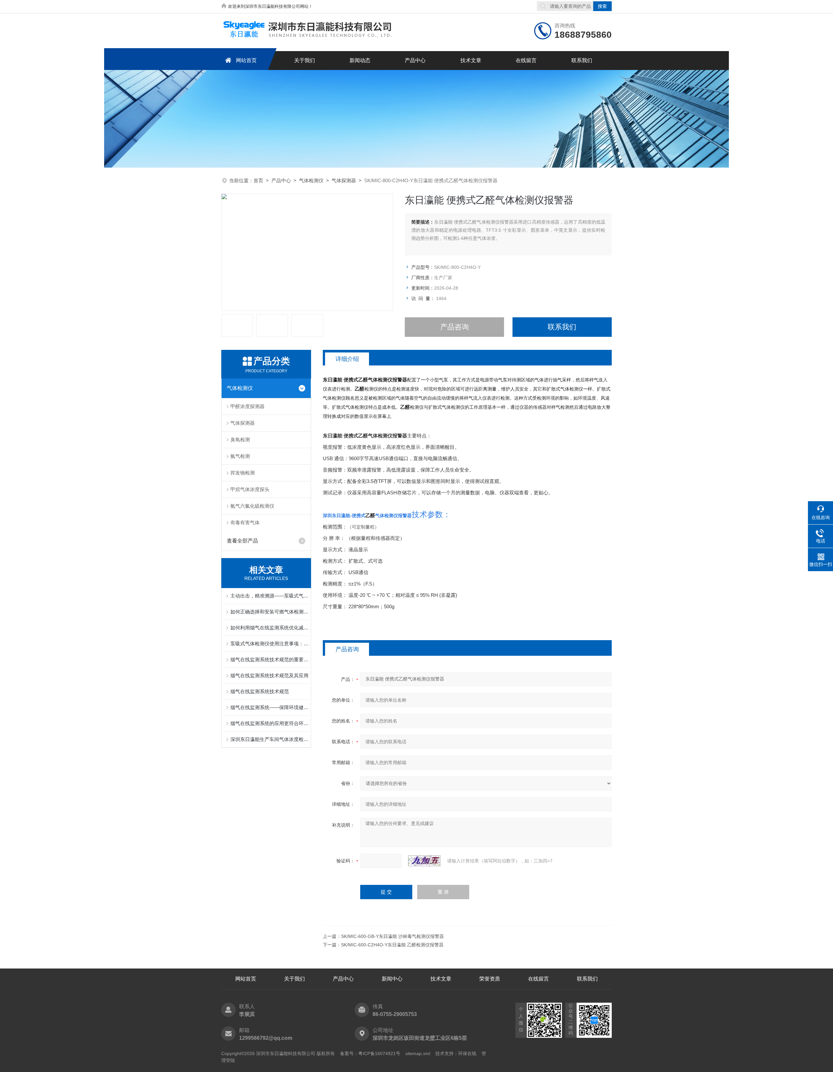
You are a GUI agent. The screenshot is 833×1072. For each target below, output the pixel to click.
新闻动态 (359, 60)
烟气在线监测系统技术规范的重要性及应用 (269, 659)
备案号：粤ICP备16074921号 (370, 1053)
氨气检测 (240, 456)
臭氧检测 (240, 439)
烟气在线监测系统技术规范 (259, 691)
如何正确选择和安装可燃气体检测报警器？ (269, 611)
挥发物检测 (242, 472)
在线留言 (526, 60)
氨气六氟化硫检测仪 (252, 506)
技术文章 (470, 60)
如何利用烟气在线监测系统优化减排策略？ (269, 627)
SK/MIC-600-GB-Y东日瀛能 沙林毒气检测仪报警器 (392, 936)
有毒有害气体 (245, 522)
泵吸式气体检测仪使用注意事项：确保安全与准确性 (269, 643)
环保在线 (467, 1053)
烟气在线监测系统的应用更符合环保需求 (269, 723)
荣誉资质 (489, 979)
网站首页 (246, 60)
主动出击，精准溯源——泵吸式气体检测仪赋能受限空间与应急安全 (269, 595)
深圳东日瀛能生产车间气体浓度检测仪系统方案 (269, 739)
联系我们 (581, 60)
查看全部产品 (242, 540)
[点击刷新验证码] (424, 860)
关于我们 (304, 60)
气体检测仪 (311, 180)
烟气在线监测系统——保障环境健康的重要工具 (269, 707)
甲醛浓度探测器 (247, 406)
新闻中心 (392, 979)
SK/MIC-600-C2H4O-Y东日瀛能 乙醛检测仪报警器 (392, 944)
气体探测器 (344, 180)
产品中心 (415, 60)
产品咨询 (454, 327)
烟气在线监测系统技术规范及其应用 (269, 675)
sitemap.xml (417, 1053)
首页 (258, 180)
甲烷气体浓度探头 (249, 489)
